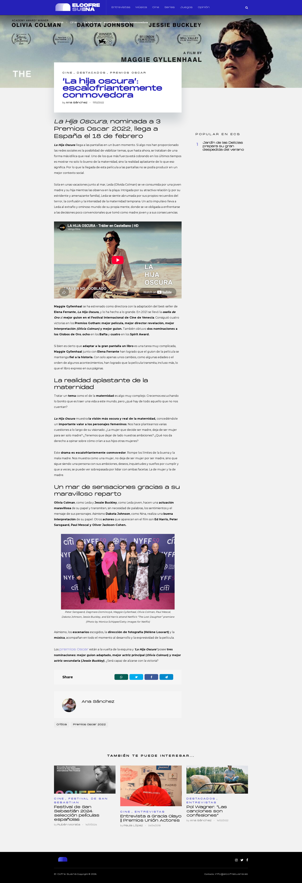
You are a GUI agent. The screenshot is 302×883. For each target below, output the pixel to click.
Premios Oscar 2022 (89, 724)
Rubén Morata (68, 824)
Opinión (204, 7)
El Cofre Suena (65, 874)
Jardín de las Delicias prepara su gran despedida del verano (223, 146)
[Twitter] (241, 860)
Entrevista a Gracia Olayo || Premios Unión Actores (151, 818)
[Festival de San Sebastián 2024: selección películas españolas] (85, 780)
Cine (155, 7)
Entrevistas (121, 7)
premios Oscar (74, 649)
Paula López (133, 825)
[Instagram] (236, 860)
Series (169, 7)
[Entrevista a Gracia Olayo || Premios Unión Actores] (151, 786)
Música (141, 7)
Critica (61, 724)
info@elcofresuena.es (231, 874)
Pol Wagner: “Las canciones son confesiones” (206, 811)
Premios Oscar (128, 73)
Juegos (186, 7)
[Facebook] (247, 860)
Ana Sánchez (77, 102)
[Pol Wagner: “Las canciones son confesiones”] (217, 780)
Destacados (91, 73)
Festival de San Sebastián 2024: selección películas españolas (76, 813)
